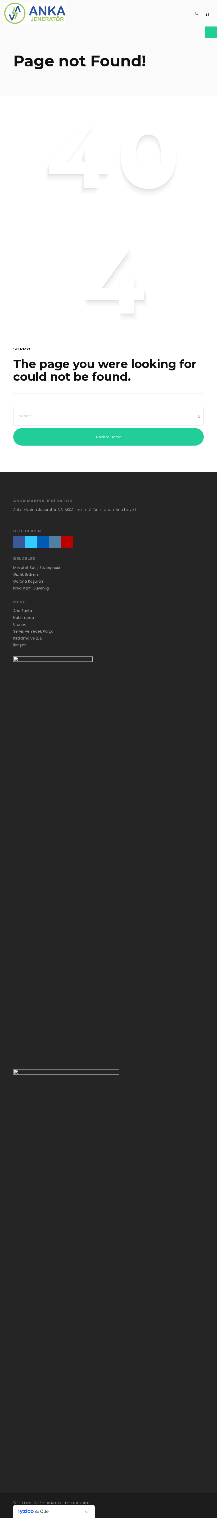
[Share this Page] (211, 32)
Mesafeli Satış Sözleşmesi (36, 567)
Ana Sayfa (22, 610)
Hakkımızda (23, 617)
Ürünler (19, 624)
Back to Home (108, 437)
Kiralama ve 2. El (28, 638)
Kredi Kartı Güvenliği (31, 588)
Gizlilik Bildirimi (26, 574)
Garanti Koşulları (28, 581)
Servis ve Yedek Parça (33, 631)
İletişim (19, 645)
